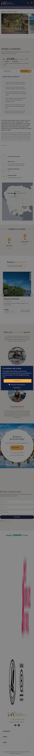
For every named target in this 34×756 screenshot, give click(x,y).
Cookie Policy (17, 387)
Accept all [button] (17, 380)
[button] (17, 384)
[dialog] (17, 378)
